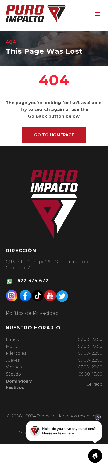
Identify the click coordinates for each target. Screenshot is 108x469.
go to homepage (54, 135)
